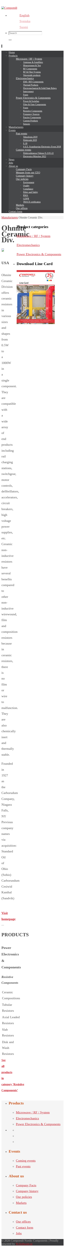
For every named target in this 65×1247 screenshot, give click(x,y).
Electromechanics (28, 245)
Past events (23, 1166)
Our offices (23, 1221)
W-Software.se (24, 1243)
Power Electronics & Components (39, 254)
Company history (27, 1191)
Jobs (19, 1233)
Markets (21, 1203)
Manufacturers (9, 217)
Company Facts (26, 1185)
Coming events (26, 1160)
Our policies (24, 1197)
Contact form (24, 1227)
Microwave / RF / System (33, 236)
